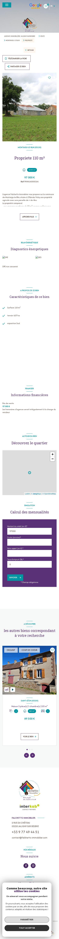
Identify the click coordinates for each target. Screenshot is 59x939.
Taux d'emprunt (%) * (15, 559)
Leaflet (27, 493)
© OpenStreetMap (49, 493)
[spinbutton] (29, 564)
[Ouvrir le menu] (6, 4)
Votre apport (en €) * (15, 548)
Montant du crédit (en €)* (17, 526)
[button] (32, 755)
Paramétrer (26, 919)
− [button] (53, 459)
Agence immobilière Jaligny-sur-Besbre (19, 36)
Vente (42, 36)
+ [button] (53, 454)
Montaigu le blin (13, 40)
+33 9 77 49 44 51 (25, 831)
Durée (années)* (14, 537)
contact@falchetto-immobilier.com (29, 837)
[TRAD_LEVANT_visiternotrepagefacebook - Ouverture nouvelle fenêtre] (25, 865)
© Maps (36, 493)
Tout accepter (27, 928)
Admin (55, 921)
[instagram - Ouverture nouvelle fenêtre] (33, 865)
